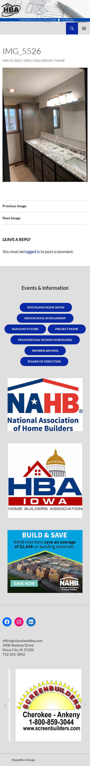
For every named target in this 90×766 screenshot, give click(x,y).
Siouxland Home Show (45, 307)
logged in (32, 251)
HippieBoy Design (23, 760)
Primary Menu (84, 28)
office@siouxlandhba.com (22, 640)
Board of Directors (44, 361)
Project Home (53, 60)
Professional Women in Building (45, 340)
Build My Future (25, 329)
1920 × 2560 (31, 60)
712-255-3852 (13, 654)
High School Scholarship (45, 318)
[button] (5, 705)
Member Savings (45, 350)
